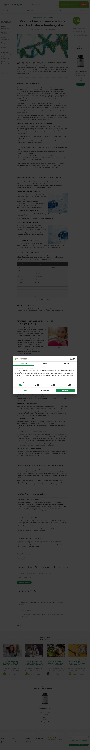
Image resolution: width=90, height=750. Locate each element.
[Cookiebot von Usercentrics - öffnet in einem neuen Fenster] (69, 359)
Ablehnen (24, 390)
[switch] (37, 385)
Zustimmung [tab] (24, 363)
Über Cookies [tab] (66, 363)
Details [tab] (45, 363)
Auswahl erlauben (45, 390)
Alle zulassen (65, 390)
